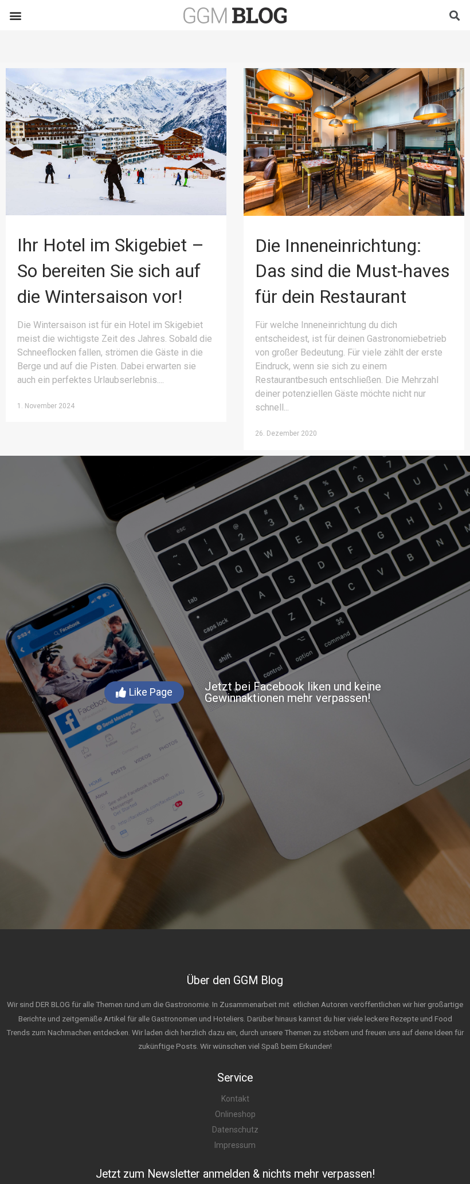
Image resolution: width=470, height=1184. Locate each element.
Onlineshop (235, 1114)
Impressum (235, 1145)
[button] (15, 15)
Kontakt (235, 1098)
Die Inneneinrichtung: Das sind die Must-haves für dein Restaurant (352, 271)
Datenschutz (235, 1129)
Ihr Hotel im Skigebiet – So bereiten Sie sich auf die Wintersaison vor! (110, 270)
